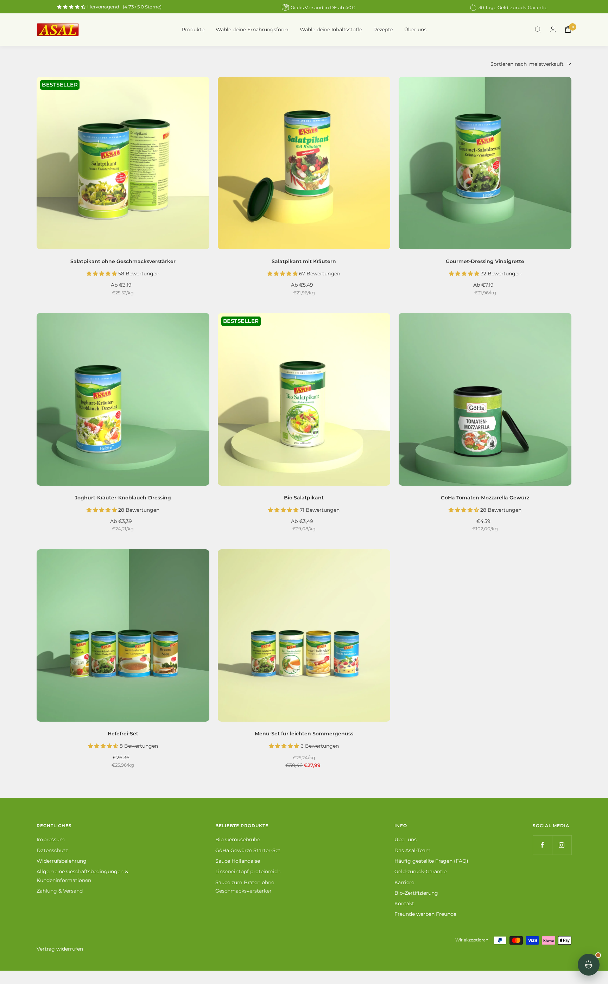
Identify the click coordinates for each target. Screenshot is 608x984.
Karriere (404, 882)
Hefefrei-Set (123, 733)
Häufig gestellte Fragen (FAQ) (431, 861)
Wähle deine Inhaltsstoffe (331, 29)
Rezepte (383, 29)
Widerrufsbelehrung (62, 861)
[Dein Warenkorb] (567, 29)
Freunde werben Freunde (425, 914)
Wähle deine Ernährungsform (252, 29)
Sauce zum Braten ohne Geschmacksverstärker (244, 886)
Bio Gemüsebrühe (237, 839)
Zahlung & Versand (60, 891)
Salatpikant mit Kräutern (304, 261)
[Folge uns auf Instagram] (561, 845)
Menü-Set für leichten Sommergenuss (304, 733)
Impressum (51, 839)
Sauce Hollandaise (237, 861)
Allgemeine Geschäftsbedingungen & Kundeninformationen (82, 875)
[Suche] (538, 29)
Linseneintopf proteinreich (247, 871)
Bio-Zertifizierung (416, 893)
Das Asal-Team (412, 850)
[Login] (553, 29)
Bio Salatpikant (304, 497)
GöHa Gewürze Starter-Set (247, 850)
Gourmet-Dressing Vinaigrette (485, 261)
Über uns (415, 29)
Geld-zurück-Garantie (420, 871)
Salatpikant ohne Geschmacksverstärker (123, 261)
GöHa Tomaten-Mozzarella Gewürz (485, 497)
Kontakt (404, 903)
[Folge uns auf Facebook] (542, 845)
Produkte (193, 29)
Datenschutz (52, 850)
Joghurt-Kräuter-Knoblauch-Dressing (123, 497)
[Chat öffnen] (589, 965)
